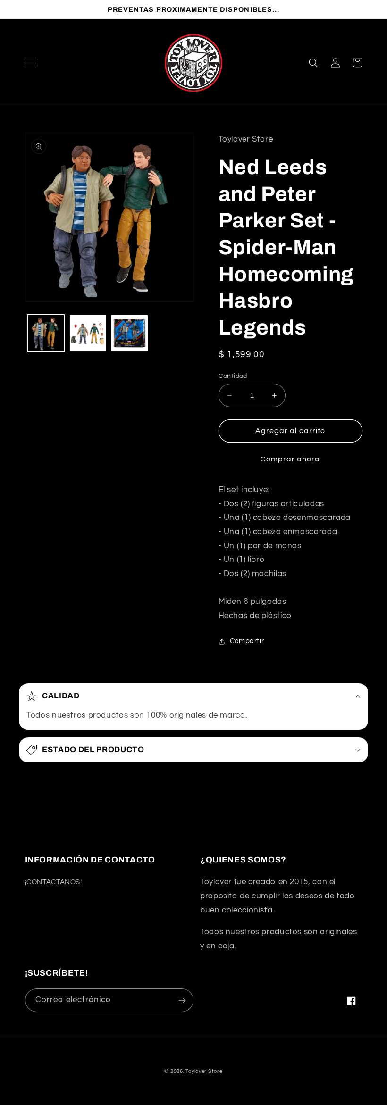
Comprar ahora (290, 459)
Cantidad (233, 376)
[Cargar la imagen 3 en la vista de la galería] (129, 333)
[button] (30, 63)
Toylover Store (203, 1071)
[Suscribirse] (182, 1000)
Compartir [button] (247, 641)
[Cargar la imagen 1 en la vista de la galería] (45, 333)
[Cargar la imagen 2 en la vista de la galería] (87, 333)
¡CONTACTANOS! (53, 882)
